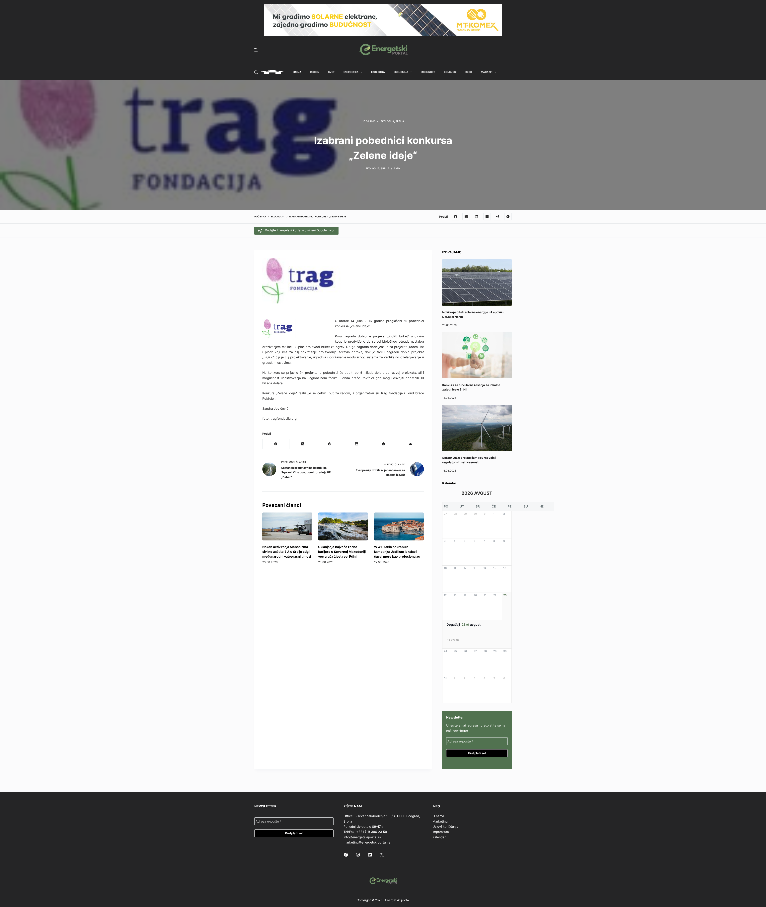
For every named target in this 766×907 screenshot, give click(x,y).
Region (314, 71)
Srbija (297, 71)
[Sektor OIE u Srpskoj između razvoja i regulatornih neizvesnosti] (477, 428)
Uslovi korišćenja (445, 827)
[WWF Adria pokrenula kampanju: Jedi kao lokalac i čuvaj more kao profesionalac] (399, 526)
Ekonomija (401, 71)
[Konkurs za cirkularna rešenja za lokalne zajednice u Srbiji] (477, 355)
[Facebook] (455, 216)
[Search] (256, 72)
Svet (331, 71)
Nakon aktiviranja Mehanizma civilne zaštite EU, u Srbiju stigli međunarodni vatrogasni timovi (286, 551)
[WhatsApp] (508, 216)
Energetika (351, 71)
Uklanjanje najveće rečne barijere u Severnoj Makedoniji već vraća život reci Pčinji (342, 551)
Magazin (487, 71)
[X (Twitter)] (466, 216)
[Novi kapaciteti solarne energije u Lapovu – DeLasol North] (477, 282)
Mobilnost (428, 71)
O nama (438, 816)
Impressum (440, 832)
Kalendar (439, 837)
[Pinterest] (329, 444)
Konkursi (450, 71)
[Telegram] (497, 216)
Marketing (440, 821)
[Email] (410, 444)
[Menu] (256, 50)
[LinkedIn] (476, 216)
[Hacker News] (487, 216)
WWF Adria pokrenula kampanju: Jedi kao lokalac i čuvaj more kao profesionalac (397, 551)
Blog (468, 71)
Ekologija (378, 71)
